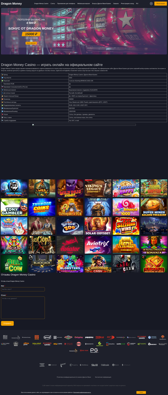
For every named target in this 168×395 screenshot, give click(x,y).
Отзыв (3, 295)
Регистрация (161, 3)
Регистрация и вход (127, 3)
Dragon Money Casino (41, 3)
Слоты (53, 3)
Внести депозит (31, 43)
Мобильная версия (83, 3)
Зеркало (116, 3)
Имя (2, 286)
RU (137, 3)
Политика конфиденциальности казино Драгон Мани (74, 377)
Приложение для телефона (66, 3)
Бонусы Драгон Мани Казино (101, 3)
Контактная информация (103, 377)
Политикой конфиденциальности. (82, 392)
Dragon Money (11, 3)
